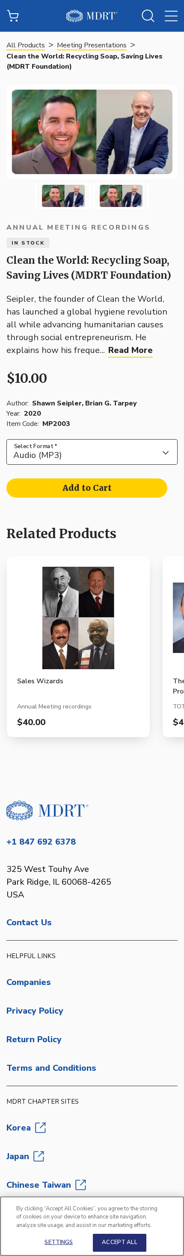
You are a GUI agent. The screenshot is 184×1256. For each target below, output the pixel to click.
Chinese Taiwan (38, 1185)
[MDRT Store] (92, 15)
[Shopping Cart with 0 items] (12, 15)
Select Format (35, 446)
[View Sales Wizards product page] (78, 621)
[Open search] (148, 15)
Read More (130, 350)
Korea (18, 1128)
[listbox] (92, 452)
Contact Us (29, 922)
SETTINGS (59, 1242)
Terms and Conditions (51, 1068)
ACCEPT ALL (119, 1242)
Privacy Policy (34, 1011)
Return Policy (34, 1039)
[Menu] (171, 15)
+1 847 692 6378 (41, 842)
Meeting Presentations (92, 45)
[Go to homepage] (92, 810)
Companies (28, 982)
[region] (92, 1226)
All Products (25, 45)
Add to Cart (87, 488)
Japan (17, 1156)
